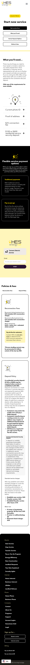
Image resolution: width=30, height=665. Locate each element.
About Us (8, 610)
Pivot (22, 662)
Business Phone (10, 599)
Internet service (15, 641)
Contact (8, 606)
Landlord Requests (11, 564)
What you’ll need (15, 33)
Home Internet (10, 578)
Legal (7, 627)
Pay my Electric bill (9, 650)
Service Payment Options (15, 38)
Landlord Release (11, 589)
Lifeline (7, 585)
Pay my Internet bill (10, 654)
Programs (8, 613)
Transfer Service (10, 550)
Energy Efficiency (11, 557)
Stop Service (9, 547)
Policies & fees (15, 44)
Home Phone (9, 596)
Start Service (9, 544)
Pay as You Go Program (13, 554)
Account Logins (10, 620)
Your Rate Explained (12, 568)
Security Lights (10, 571)
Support (8, 617)
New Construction (11, 561)
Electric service (15, 636)
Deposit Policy (22, 290)
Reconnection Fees (7, 290)
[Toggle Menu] (26, 4)
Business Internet (11, 582)
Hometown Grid (10, 624)
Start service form (15, 28)
